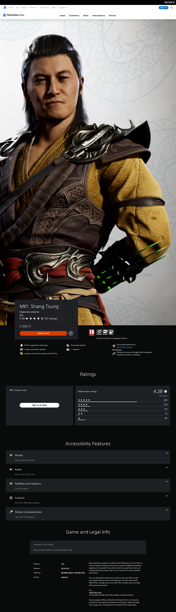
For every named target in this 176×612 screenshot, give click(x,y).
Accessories (44, 8)
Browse (112, 15)
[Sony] (169, 4)
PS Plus (33, 8)
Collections (74, 15)
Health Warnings (95, 592)
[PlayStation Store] (14, 15)
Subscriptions (98, 15)
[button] (125, 347)
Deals (85, 15)
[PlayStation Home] (4, 7)
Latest (62, 15)
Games (24, 8)
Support (62, 8)
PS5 (17, 8)
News (54, 8)
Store (10, 8)
